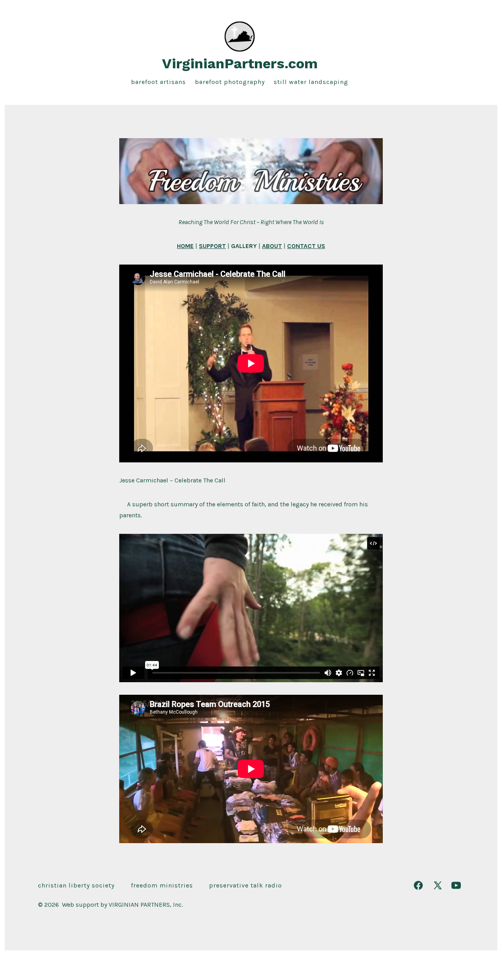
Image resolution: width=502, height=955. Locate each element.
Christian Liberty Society (76, 885)
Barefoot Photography (230, 82)
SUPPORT (212, 246)
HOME (185, 246)
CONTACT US (306, 246)
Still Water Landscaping (311, 82)
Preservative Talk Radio (245, 885)
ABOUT (272, 246)
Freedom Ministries (162, 885)
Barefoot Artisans (158, 82)
